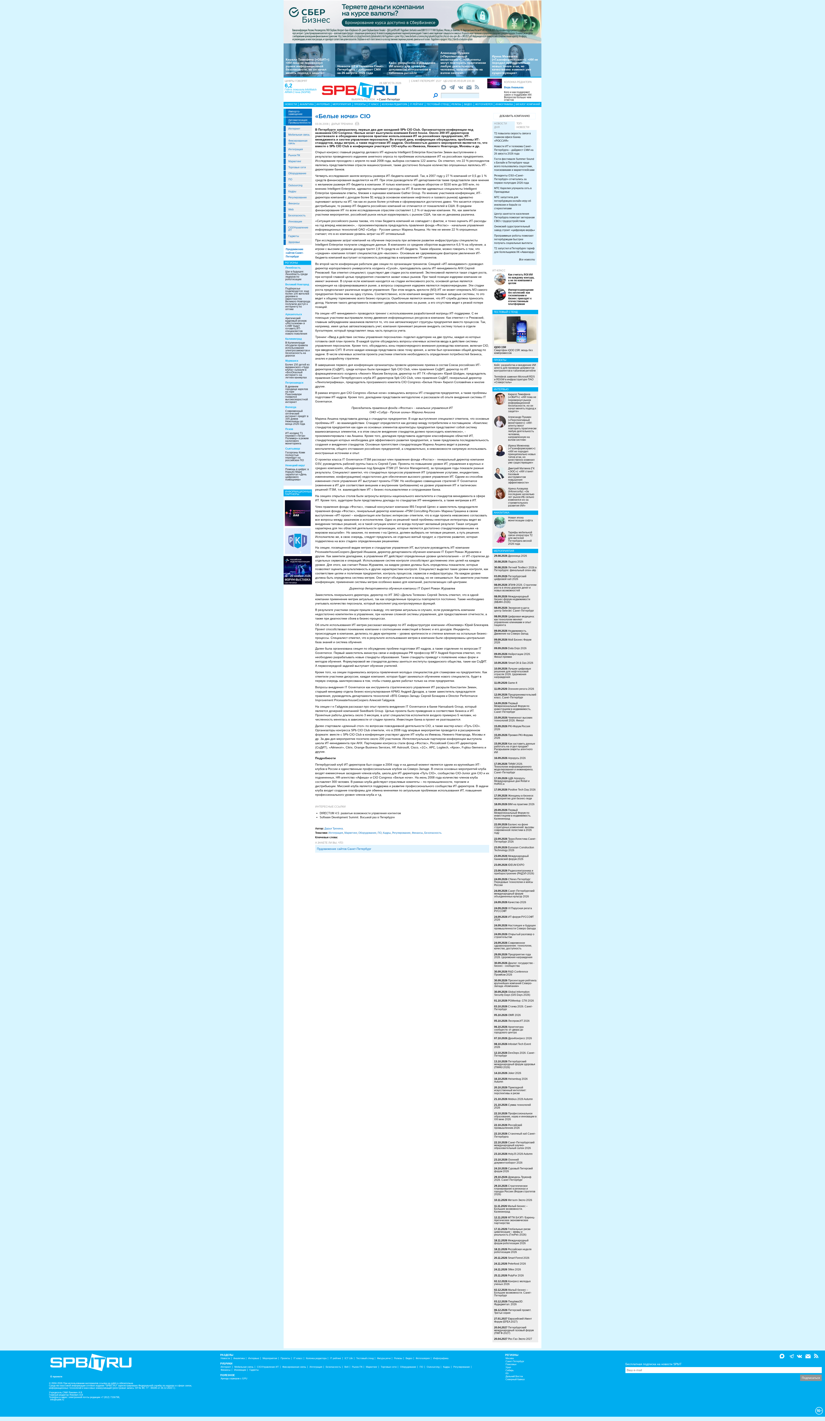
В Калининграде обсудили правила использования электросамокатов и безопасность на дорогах (297, 349)
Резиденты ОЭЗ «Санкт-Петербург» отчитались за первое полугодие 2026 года (511, 179)
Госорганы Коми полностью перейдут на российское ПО (295, 456)
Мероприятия (342, 104)
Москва (510, 1358)
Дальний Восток (514, 1376)
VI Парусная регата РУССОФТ (513, 910)
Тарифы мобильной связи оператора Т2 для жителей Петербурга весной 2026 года (520, 538)
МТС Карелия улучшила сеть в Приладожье (513, 190)
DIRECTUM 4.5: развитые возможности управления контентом (360, 813)
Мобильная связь (299, 134)
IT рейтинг (417, 104)
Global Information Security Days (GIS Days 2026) (512, 993)
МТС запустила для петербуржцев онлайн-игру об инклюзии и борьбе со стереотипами (512, 203)
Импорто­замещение (295, 112)
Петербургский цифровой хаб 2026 (510, 578)
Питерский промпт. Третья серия (512, 1311)
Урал (508, 1367)
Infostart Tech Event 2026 (512, 1045)
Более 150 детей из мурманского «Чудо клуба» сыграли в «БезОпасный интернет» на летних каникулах (297, 371)
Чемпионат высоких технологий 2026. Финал (513, 719)
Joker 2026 (514, 1073)
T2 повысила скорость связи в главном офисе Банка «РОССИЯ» (512, 137)
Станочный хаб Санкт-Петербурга (515, 1135)
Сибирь (510, 1370)
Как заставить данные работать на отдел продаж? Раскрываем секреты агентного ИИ (514, 748)
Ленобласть (293, 267)
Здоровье (294, 242)
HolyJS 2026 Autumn (520, 1153)
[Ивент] (298, 513)
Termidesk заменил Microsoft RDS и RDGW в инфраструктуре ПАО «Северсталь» (514, 379)
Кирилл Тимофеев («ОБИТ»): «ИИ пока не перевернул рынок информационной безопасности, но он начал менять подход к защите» (308, 66)
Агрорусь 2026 (517, 758)
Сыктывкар (292, 448)
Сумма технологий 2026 (512, 1106)
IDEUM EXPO (516, 864)
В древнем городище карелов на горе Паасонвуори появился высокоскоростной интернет (296, 394)
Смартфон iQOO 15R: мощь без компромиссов (513, 350)
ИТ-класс (499, 270)
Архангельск (293, 314)
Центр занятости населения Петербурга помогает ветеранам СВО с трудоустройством (514, 217)
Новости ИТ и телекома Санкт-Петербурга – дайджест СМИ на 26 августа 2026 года (360, 69)
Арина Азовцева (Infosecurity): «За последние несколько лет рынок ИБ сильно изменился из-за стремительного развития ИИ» (521, 497)
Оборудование (297, 173)
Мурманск (291, 360)
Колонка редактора (518, 82)
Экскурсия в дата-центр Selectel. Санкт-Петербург (514, 609)
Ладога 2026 (515, 561)
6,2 (288, 85)
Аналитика (307, 104)
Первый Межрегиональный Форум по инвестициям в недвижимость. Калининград (512, 814)
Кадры (292, 191)
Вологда (290, 407)
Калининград (293, 338)
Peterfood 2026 (517, 1263)
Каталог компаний (528, 104)
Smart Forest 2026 (518, 1257)
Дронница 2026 (517, 555)
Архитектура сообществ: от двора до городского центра (509, 1029)
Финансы (293, 203)
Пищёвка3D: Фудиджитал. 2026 (508, 1303)
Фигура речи (384, 1358)
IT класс (373, 104)
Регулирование (297, 197)
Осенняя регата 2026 (521, 688)
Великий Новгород (297, 284)
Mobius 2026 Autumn (520, 1099)
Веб (346, 1367)
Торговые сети (297, 167)
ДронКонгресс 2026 (520, 1038)
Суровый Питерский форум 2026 (513, 1170)
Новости (291, 104)
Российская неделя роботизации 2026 (513, 1251)
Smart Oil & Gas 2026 (520, 662)
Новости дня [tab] (500, 125)
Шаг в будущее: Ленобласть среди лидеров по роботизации (296, 275)
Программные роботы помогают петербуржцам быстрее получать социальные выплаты (514, 239)
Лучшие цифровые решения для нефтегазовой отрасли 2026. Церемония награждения (512, 673)
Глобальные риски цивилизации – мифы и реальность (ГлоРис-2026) (512, 1232)
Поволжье (511, 1364)
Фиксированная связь (297, 142)
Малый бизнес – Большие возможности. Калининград (511, 1209)
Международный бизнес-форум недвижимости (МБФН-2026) (512, 599)
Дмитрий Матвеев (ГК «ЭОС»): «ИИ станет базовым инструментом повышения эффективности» (521, 475)
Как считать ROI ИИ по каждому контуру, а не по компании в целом (521, 279)
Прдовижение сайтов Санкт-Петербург (344, 848)
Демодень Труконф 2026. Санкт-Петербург (512, 1178)
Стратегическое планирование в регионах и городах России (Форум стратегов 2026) (514, 1190)
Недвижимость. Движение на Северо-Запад (511, 632)
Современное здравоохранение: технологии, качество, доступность (513, 945)
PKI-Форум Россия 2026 (512, 728)
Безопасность (297, 215)
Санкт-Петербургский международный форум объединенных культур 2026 (514, 893)
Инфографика (504, 104)
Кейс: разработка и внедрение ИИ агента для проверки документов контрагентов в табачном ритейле (412, 67)
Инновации (295, 221)
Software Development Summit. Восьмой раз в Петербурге (357, 817)
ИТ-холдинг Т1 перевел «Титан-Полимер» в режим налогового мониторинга (297, 438)
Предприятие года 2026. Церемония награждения (513, 956)
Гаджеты (293, 236)
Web (291, 209)
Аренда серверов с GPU (234, 1378)
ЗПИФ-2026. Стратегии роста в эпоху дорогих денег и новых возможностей (515, 587)
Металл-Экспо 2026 (520, 1200)
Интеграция (295, 149)
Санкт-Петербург (515, 1361)
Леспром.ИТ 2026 (519, 1020)
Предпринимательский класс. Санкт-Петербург (515, 696)
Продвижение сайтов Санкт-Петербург (295, 253)
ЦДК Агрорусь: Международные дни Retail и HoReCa (512, 781)
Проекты (360, 104)
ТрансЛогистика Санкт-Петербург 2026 (515, 840)
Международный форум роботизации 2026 (511, 1242)
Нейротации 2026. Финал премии (512, 655)
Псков (289, 429)
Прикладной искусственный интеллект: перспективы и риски (510, 1090)
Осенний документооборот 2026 (508, 1161)
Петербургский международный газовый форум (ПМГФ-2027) (514, 1330)
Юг (507, 1373)
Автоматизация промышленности (299, 121)
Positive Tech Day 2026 (522, 789)
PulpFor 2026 (516, 1275)
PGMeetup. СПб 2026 (521, 1000)
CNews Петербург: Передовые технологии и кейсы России (513, 882)
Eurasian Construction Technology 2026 (514, 849)
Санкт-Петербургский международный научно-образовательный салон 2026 (514, 1145)
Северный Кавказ (515, 1379)
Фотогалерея (484, 104)
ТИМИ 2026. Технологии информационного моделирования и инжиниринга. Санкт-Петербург (513, 768)
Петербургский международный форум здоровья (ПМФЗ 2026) (514, 1064)
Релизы (456, 104)
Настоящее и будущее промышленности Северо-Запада (515, 927)
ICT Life (349, 1358)
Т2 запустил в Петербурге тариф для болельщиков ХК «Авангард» (514, 250)
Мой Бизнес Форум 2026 (512, 641)
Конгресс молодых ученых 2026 (512, 1283)
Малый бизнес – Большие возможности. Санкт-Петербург (513, 1292)
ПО (290, 179)
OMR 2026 (514, 1015)
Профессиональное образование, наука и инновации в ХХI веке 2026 (515, 1116)
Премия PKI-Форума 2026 (513, 736)
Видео (468, 104)
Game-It (512, 682)
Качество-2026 (517, 902)
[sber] (412, 21)
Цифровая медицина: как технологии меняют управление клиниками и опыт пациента (514, 621)
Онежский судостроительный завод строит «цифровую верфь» (514, 228)
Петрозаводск (294, 382)
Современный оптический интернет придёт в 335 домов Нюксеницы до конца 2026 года (296, 417)
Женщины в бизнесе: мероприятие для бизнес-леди (514, 797)
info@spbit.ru (57, 1399)
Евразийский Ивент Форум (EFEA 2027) (513, 1320)
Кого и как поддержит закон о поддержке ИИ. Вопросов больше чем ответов (518, 96)
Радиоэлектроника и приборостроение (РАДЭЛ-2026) (514, 872)
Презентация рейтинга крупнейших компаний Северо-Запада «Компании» (515, 983)
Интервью (323, 104)
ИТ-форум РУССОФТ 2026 (514, 918)
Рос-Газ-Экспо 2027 (520, 1338)
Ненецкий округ (295, 465)
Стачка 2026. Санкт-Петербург (513, 1008)
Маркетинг (294, 161)
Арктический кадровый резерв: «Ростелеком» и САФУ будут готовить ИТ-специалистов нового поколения (296, 326)
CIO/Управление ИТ (298, 228)
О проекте (56, 1376)
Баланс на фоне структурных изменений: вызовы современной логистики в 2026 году (514, 829)
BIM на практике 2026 (521, 804)
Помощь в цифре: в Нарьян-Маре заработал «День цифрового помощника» (297, 474)
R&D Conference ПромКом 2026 (511, 973)
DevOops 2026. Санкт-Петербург (514, 1054)
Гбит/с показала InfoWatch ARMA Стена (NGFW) (301, 91)
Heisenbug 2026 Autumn (511, 1080)
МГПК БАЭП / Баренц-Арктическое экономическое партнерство (514, 1220)
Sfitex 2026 (514, 1269)
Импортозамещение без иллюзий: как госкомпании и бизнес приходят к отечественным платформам (521, 297)
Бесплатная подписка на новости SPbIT (653, 1364)
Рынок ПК (294, 155)
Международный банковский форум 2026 (511, 857)
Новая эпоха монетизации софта (520, 519)
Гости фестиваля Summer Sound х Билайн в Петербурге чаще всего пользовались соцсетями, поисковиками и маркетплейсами (514, 164)
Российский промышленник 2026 (508, 1126)
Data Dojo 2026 (517, 648)
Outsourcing (295, 185)
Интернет (294, 128)
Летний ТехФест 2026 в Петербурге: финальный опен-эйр (515, 569)
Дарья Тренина (342, 123)
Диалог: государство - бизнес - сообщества (514, 964)
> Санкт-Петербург (388, 99)
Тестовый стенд (437, 104)
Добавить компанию (515, 116)
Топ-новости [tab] (522, 125)
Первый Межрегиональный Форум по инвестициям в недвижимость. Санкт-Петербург (512, 707)
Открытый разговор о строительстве (514, 936)
